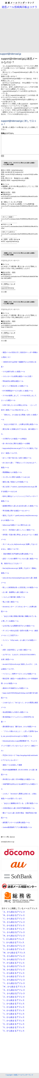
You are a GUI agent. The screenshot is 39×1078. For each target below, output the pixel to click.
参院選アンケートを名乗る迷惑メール (16, 822)
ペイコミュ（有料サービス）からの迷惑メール (19, 674)
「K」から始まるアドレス (13, 946)
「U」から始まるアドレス (13, 980)
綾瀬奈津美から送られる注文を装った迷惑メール (20, 506)
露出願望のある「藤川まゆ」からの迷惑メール (19, 726)
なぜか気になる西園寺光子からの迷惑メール (19, 626)
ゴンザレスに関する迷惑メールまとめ (16, 477)
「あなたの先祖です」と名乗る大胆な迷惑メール (20, 424)
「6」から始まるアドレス (13, 1017)
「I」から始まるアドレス (13, 939)
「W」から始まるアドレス (13, 986)
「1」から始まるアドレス (13, 1000)
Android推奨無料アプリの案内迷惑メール (17, 827)
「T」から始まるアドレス (13, 976)
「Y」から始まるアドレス (13, 993)
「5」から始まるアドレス (13, 1014)
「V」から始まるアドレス (13, 983)
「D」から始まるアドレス (13, 922)
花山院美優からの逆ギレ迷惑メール (15, 712)
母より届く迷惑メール (11, 602)
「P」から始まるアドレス (13, 963)
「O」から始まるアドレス (13, 959)
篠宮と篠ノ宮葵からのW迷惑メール (15, 482)
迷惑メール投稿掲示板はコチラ (19, 7)
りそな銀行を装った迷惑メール (14, 371)
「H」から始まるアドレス (13, 935)
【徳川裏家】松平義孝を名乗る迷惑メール (18, 554)
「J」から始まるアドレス (13, 942)
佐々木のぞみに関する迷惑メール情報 (16, 443)
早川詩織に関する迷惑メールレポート (16, 511)
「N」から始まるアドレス (13, 956)
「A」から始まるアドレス (13, 912)
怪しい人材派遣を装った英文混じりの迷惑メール (20, 587)
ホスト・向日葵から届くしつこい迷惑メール (19, 530)
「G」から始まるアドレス (13, 932)
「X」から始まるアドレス (13, 990)
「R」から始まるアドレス (13, 969)
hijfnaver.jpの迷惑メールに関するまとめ (16, 525)
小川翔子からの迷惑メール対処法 (15, 439)
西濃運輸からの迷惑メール (12, 472)
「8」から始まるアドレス (13, 1024)
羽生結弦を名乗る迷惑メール (13, 381)
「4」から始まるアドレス (13, 1010)
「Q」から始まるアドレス (13, 966)
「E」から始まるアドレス (13, 925)
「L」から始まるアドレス (13, 949)
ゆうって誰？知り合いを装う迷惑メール (17, 458)
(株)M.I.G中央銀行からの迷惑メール (15, 688)
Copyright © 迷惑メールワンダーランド (19, 1075)
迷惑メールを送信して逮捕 (12, 765)
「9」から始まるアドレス (13, 1027)
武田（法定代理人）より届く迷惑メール (17, 650)
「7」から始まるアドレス (13, 1020)
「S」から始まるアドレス (13, 973)
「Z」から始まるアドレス (13, 997)
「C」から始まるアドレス (13, 918)
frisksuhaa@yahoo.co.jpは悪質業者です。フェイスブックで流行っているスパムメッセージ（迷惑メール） (19, 745)
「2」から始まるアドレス (13, 1003)
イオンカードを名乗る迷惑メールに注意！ (18, 376)
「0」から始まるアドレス (13, 1031)
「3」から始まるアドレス (13, 1007)
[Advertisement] (19, 32)
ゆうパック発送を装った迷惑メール (15, 386)
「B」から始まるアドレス (13, 915)
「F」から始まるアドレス (13, 929)
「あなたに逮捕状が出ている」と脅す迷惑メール (20, 803)
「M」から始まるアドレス (13, 952)
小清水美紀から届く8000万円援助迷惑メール (19, 808)
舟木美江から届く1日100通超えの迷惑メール (19, 779)
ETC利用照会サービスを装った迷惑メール (18, 391)
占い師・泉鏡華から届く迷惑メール (15, 592)
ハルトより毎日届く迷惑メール (14, 597)
